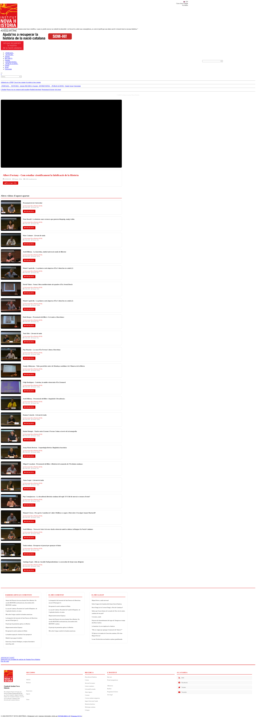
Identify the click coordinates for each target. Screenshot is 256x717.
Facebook (185, 682)
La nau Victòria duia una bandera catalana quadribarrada (107, 639)
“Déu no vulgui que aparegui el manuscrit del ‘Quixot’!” (107, 630)
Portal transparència (112, 680)
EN (186, 1)
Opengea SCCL (76, 716)
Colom (87, 680)
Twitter (184, 687)
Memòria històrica (90, 704)
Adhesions (110, 685)
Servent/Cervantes (90, 683)
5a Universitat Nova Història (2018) (32, 206)
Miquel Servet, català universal (100, 600)
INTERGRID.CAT (64, 716)
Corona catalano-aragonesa (92, 698)
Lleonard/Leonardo (90, 689)
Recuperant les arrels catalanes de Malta (16, 631)
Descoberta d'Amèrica (91, 677)
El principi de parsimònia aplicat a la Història (18, 624)
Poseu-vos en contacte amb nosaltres (18, 89)
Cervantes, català (96, 617)
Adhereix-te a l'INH (7, 82)
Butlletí (109, 688)
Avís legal (58, 89)
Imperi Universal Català (91, 701)
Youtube (184, 692)
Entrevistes (29, 691)
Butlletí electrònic (35, 89)
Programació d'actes (48, 89)
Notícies (28, 682)
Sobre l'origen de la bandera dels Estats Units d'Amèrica (107, 604)
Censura (87, 695)
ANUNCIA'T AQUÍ (7, 658)
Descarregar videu (11, 183)
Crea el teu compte (182, 3)
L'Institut (3, 89)
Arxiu (27, 699)
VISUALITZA (30, 211)
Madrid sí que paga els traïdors (14, 638)
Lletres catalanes (89, 686)
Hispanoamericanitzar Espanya (14, 627)
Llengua (87, 710)
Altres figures (88, 692)
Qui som (109, 677)
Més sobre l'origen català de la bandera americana (19, 614)
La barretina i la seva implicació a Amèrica (103, 626)
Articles (28, 679)
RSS (183, 678)
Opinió (28, 694)
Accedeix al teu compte (33, 82)
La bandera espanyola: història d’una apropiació (19, 634)
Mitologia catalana (90, 707)
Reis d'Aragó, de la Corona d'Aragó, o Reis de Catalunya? (107, 607)
